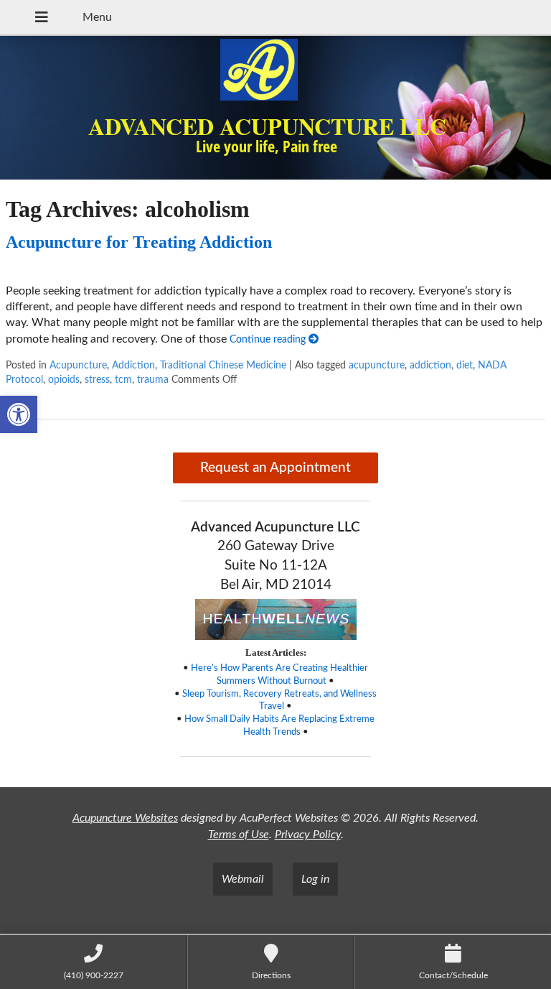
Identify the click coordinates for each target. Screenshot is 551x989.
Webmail (243, 879)
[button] (18, 414)
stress (97, 379)
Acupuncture (78, 365)
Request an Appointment (275, 468)
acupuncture (377, 365)
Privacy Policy (308, 834)
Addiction (133, 365)
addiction (430, 365)
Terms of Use (238, 834)
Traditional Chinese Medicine (223, 365)
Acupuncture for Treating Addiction (139, 242)
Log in (315, 879)
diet (464, 365)
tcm (123, 379)
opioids (64, 379)
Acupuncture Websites (125, 818)
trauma (153, 379)
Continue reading (269, 339)
